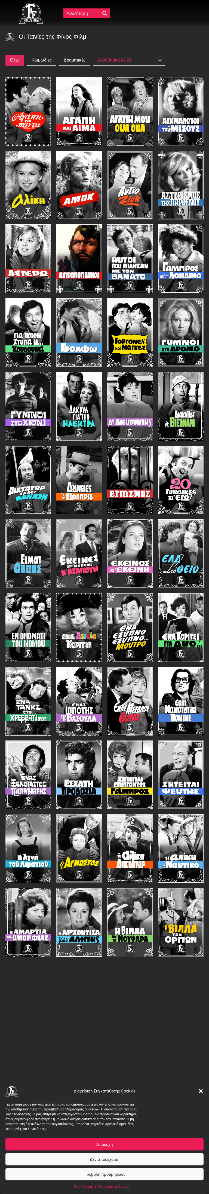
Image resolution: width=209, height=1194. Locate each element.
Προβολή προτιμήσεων (104, 1174)
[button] (201, 1091)
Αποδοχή (104, 1144)
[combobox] (125, 60)
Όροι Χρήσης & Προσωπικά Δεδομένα (101, 1187)
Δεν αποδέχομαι (104, 1159)
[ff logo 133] (31, 5)
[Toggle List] (160, 60)
